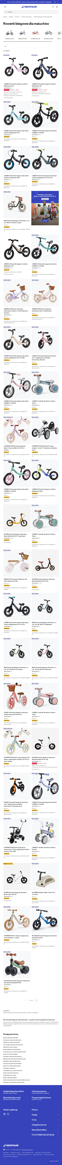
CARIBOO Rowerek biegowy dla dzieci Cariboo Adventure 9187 (16, 176)
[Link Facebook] (4, 1114)
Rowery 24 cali (48, 38)
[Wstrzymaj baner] (55, 2)
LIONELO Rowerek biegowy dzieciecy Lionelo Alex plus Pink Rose (16, 713)
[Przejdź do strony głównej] (29, 7)
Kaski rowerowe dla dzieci (10, 1073)
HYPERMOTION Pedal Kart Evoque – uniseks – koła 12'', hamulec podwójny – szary (45, 448)
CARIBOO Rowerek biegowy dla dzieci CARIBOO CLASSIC (44, 131)
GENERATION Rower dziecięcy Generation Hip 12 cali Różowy (42, 310)
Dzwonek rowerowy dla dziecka (12, 1056)
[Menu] (5, 7)
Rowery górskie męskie (10, 1077)
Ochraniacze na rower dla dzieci (12, 1070)
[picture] (17, 68)
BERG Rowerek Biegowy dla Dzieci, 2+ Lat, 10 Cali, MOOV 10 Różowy (44, 668)
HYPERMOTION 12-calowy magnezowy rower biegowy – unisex (16, 936)
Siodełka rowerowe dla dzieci (11, 1061)
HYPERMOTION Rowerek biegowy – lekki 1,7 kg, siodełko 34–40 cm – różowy (15, 448)
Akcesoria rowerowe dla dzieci (12, 1040)
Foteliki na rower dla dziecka (11, 1042)
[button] (17, 94)
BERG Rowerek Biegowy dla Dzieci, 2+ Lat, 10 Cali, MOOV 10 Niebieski (44, 623)
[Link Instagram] (8, 1114)
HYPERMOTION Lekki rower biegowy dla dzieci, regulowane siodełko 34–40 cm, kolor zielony (17, 759)
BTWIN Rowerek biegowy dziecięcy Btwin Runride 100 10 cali (43, 758)
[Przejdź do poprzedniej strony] (26, 1000)
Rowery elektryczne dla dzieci (12, 1049)
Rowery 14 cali (9, 38)
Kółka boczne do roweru (10, 1047)
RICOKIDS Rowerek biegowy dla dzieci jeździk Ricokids (44, 936)
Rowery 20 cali (35, 38)
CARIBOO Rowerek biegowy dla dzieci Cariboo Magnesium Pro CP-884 (16, 357)
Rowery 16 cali (22, 38)
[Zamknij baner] (57, 2)
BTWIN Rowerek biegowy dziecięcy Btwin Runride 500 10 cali (43, 580)
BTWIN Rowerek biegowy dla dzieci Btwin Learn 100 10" (15, 893)
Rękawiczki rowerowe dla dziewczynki (14, 1059)
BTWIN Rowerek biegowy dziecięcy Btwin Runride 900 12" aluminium (15, 535)
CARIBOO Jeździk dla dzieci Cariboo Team (44, 402)
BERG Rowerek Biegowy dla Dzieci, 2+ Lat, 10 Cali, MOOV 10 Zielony (16, 668)
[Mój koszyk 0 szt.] (57, 7)
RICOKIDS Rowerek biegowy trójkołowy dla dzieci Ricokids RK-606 (17, 981)
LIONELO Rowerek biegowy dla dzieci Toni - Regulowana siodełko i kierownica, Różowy (44, 358)
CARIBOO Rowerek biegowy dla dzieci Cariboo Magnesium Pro (16, 131)
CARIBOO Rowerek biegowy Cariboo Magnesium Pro (16, 85)
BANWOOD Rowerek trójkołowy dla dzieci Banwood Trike (15, 580)
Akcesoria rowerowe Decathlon (12, 1063)
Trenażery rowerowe (9, 1068)
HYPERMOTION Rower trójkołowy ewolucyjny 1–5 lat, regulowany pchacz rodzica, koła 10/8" (17, 849)
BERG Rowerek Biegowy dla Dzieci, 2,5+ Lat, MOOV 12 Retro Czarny (17, 221)
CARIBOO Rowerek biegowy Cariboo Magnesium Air (44, 85)
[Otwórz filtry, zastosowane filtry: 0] (5, 46)
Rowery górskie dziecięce (10, 1037)
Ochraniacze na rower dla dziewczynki (14, 1051)
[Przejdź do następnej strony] (36, 1000)
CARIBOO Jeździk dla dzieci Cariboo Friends (44, 848)
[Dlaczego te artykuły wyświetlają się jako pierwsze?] (4, 51)
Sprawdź (45, 220)
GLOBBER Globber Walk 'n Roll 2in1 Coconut (43, 893)
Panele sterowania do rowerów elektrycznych (16, 1080)
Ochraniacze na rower (9, 1075)
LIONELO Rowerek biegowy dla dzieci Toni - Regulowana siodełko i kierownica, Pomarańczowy (16, 804)
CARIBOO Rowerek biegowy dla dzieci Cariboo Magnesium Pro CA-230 (16, 623)
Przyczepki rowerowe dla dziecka (13, 1044)
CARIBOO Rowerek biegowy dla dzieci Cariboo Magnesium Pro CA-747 (44, 176)
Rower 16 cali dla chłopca (10, 1054)
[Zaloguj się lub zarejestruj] (53, 7)
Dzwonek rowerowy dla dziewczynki (13, 1082)
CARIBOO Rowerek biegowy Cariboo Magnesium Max (44, 490)
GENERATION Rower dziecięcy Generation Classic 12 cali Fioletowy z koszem (16, 311)
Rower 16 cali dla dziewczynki (12, 1066)
